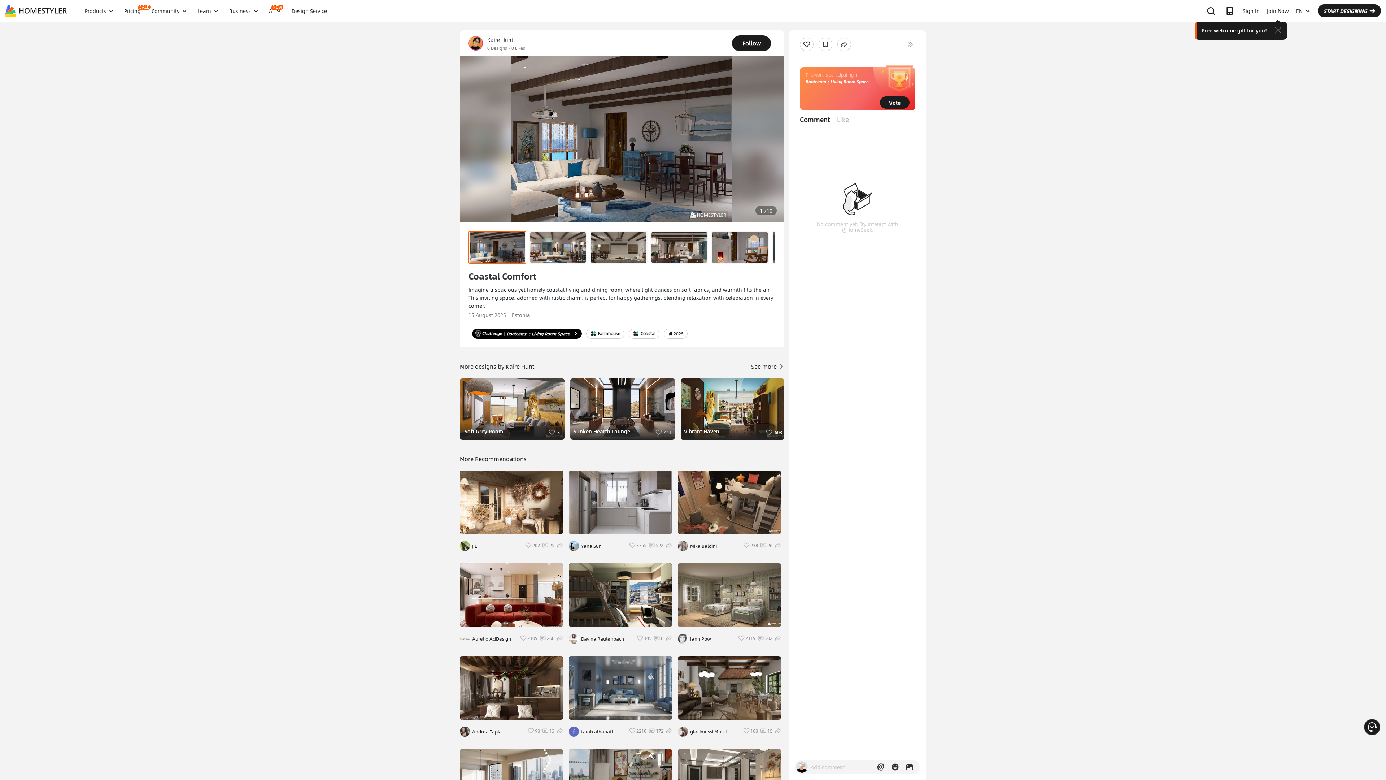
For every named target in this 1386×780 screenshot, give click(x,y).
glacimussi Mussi (708, 731)
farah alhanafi (597, 731)
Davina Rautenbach (602, 638)
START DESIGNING (1345, 11)
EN (1299, 11)
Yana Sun (591, 546)
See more (764, 366)
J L (474, 546)
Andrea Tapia (487, 731)
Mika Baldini (703, 546)
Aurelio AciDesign (491, 638)
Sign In (1251, 11)
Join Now (1278, 11)
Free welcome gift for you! (1234, 30)
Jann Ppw (700, 638)
